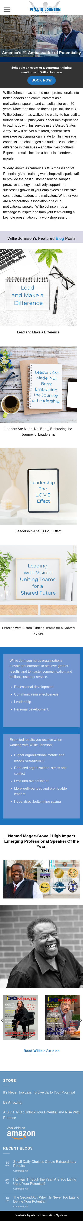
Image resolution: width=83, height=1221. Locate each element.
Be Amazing (12, 1102)
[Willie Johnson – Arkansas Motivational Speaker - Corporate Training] (45, 7)
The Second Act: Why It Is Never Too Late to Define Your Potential (46, 1199)
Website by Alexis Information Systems (41, 1215)
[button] (7, 5)
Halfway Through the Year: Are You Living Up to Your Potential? (44, 1181)
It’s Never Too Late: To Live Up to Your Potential (39, 1092)
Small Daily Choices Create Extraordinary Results (44, 1164)
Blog (60, 238)
